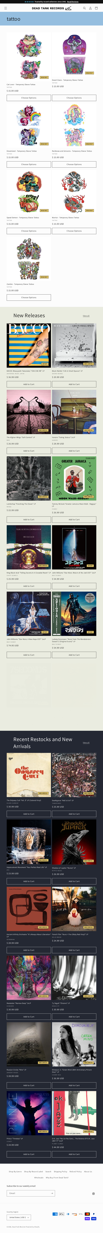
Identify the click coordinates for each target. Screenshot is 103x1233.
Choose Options (28, 97)
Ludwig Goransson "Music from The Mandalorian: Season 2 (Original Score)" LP (71, 640)
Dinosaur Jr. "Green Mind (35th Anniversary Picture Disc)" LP (72, 1071)
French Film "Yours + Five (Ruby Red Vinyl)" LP (70, 934)
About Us (88, 1171)
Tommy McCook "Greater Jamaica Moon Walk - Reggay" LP (74, 505)
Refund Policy (76, 1171)
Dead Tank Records (18, 1227)
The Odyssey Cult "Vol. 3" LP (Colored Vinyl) (24, 800)
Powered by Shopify (33, 1227)
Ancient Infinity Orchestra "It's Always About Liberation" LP (29, 935)
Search (48, 1171)
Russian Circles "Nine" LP (16, 1070)
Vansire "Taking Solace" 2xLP (63, 437)
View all (86, 316)
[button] (6, 8)
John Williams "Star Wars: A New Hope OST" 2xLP (26, 639)
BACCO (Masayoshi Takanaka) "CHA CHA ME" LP (25, 371)
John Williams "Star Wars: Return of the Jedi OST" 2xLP (74, 573)
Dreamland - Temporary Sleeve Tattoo (22, 151)
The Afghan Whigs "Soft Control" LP (21, 437)
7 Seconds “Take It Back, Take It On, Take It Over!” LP (28, 711)
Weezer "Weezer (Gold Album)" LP (65, 711)
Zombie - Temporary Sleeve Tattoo (20, 284)
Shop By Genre (15, 1171)
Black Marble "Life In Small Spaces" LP (67, 371)
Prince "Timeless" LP (15, 1139)
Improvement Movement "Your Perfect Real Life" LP (27, 867)
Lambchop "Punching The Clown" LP (21, 504)
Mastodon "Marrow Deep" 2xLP (19, 1003)
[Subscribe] (52, 1193)
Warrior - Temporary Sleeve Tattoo (65, 218)
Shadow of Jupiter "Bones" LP (64, 868)
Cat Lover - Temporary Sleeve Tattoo (21, 84)
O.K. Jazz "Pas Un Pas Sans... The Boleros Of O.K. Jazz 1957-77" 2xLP (73, 1140)
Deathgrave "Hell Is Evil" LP (63, 800)
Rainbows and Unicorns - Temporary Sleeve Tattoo (72, 151)
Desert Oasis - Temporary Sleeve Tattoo (67, 80)
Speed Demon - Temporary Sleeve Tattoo (23, 218)
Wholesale (38, 1177)
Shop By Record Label (33, 1171)
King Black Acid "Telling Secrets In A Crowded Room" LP (29, 573)
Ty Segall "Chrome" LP (61, 1003)
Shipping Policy (60, 1171)
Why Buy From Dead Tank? (57, 1177)
